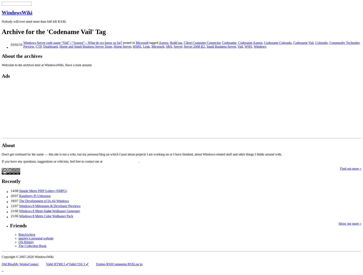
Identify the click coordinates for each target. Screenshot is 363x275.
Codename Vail (303, 43)
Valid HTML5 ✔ (57, 264)
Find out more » (350, 168)
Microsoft (142, 43)
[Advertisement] (28, 109)
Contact (33, 264)
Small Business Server (221, 46)
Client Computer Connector (202, 43)
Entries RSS (104, 264)
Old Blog (8, 264)
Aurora (163, 43)
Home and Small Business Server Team (85, 46)
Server (178, 46)
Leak (146, 46)
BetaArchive (26, 234)
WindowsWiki (17, 12)
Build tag (176, 43)
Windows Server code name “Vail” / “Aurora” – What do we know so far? (72, 43)
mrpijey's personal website (35, 238)
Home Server (122, 46)
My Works (21, 264)
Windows (260, 46)
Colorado (321, 43)
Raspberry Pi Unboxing (35, 196)
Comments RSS (123, 264)
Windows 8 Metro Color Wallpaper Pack (46, 216)
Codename (229, 43)
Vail (240, 46)
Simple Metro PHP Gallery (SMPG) (43, 191)
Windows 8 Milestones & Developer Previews (49, 206)
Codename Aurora (250, 43)
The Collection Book (32, 246)
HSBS (137, 46)
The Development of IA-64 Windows (44, 201)
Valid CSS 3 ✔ (79, 264)
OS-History (26, 242)
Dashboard (50, 46)
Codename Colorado (278, 43)
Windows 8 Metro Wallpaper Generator (49, 211)
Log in (138, 264)
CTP (39, 46)
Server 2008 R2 (194, 46)
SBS (169, 46)
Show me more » (350, 223)
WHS (248, 46)
